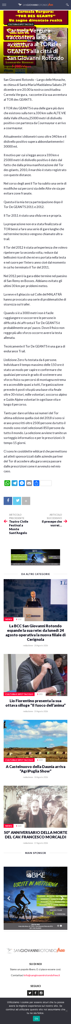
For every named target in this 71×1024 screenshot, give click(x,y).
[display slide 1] (58, 926)
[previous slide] (9, 898)
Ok (36, 1018)
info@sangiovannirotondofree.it (42, 975)
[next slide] (62, 898)
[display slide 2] (61, 926)
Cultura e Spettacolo (20, 24)
